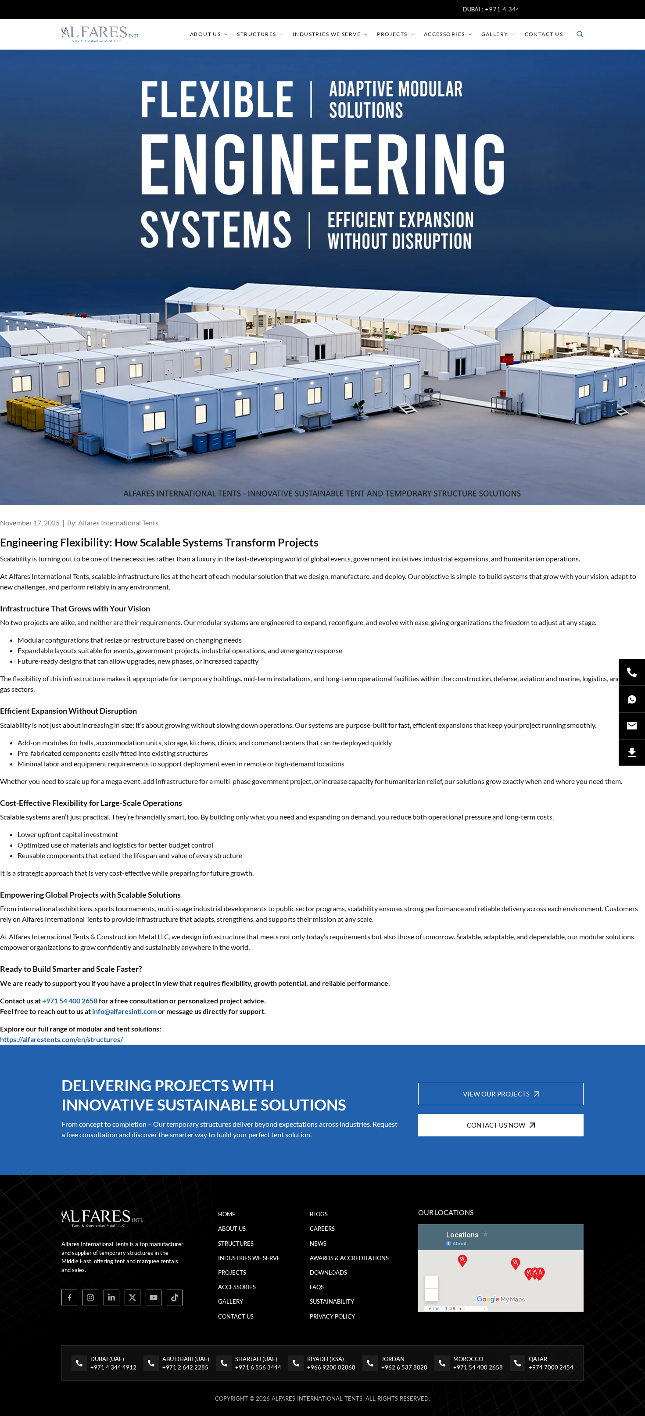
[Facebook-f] (69, 1297)
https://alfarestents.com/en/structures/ (61, 1039)
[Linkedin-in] (111, 1297)
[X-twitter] (132, 1297)
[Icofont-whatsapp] (632, 699)
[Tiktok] (175, 1297)
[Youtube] (153, 1297)
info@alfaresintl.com (124, 1011)
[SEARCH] (580, 34)
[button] (501, 1094)
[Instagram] (90, 1297)
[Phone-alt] (632, 672)
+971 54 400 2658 (69, 1000)
